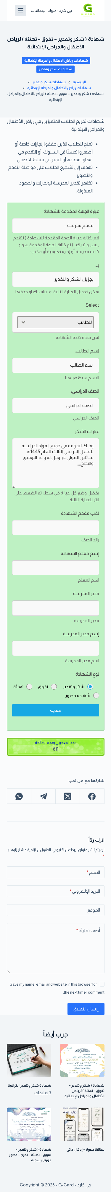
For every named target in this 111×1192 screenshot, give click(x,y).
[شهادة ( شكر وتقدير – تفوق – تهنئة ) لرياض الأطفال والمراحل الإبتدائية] (82, 1060)
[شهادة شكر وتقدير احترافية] (29, 1060)
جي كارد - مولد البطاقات (51, 10)
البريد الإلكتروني (85, 891)
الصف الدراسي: (85, 390)
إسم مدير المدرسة (81, 633)
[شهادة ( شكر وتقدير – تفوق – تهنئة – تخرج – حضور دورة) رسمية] (29, 1124)
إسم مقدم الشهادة (80, 553)
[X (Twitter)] (67, 796)
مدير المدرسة (86, 593)
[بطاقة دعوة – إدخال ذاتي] (82, 1124)
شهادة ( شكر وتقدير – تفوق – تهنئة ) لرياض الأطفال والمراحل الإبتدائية (84, 1090)
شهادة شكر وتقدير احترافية (29, 1085)
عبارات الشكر (87, 431)
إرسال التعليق (86, 1008)
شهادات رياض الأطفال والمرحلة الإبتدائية (56, 60)
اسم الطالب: (87, 350)
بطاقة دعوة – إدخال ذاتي (85, 1149)
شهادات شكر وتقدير (55, 69)
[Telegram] (43, 796)
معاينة (55, 710)
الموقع (93, 909)
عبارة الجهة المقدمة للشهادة (71, 211)
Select (92, 305)
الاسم (93, 872)
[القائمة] (20, 10)
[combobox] (55, 322)
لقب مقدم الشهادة (80, 513)
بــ (97, 264)
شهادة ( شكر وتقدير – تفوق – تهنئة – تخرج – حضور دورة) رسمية (30, 1154)
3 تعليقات (42, 1092)
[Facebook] (92, 796)
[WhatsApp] (19, 796)
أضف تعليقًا (88, 930)
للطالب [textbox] (85, 322)
